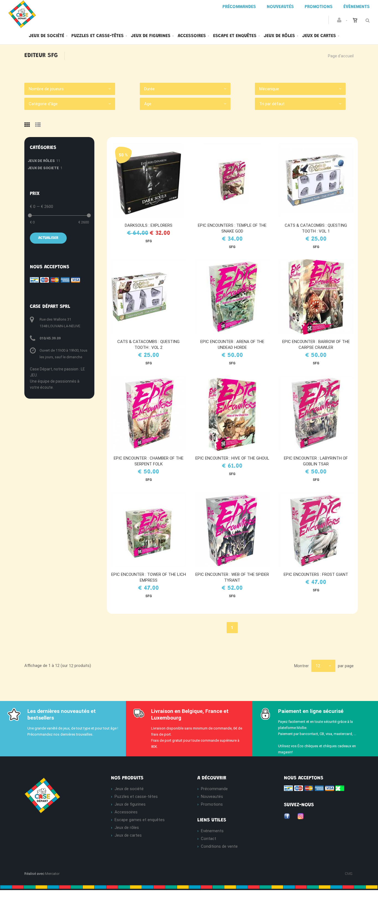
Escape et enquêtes (235, 36)
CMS (348, 874)
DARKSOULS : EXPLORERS (148, 225)
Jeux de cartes (319, 36)
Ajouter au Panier (151, 180)
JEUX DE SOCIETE (43, 168)
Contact (208, 838)
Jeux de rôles (279, 36)
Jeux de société (46, 36)
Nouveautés (212, 796)
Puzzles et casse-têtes (97, 36)
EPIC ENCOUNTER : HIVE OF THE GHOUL (232, 458)
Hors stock (318, 180)
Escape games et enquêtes (140, 819)
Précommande (214, 788)
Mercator (52, 874)
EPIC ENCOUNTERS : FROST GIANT (316, 574)
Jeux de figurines (150, 36)
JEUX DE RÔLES (41, 161)
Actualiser (48, 238)
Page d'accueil (341, 56)
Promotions (212, 804)
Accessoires (192, 36)
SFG (148, 241)
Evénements (212, 830)
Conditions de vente (219, 846)
